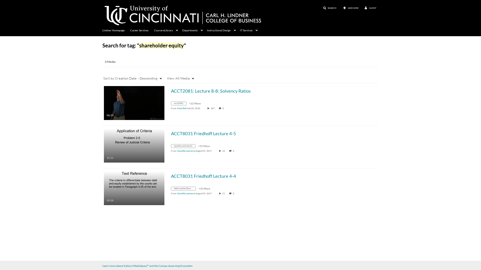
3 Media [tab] (110, 61)
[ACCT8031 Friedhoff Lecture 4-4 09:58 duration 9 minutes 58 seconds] (134, 187)
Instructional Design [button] (219, 30)
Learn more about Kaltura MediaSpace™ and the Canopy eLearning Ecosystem (147, 265)
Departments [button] (190, 30)
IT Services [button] (246, 30)
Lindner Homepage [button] (113, 30)
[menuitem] (116, 30)
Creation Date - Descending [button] (130, 78)
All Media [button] (178, 78)
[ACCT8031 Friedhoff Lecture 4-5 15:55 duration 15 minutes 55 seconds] (134, 145)
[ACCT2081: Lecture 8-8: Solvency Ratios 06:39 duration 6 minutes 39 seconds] (134, 102)
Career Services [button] (139, 30)
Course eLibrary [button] (163, 30)
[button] (330, 8)
